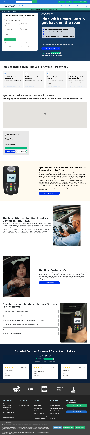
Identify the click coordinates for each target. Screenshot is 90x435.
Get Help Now (10, 39)
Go (35, 1)
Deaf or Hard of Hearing (40, 416)
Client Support (38, 403)
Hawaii (14, 11)
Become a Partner (54, 413)
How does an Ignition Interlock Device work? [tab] (18, 329)
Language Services (39, 413)
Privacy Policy (11, 433)
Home (3, 11)
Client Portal (61, 1)
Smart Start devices (53, 86)
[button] (45, 114)
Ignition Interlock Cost (8, 412)
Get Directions (22, 151)
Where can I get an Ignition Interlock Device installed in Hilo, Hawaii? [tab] (25, 320)
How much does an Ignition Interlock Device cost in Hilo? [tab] (21, 324)
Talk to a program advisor (77, 86)
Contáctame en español (13, 20)
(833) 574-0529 (77, 405)
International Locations (24, 405)
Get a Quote (6, 415)
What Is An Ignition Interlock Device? (7, 406)
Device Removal (38, 408)
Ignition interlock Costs (12, 86)
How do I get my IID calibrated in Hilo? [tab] (16, 311)
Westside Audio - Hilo (13, 134)
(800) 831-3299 (83, 1)
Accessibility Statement (40, 418)
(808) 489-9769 (11, 151)
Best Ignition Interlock (8, 409)
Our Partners (53, 416)
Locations (8, 11)
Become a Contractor (55, 405)
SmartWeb (69, 1)
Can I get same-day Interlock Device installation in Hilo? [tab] (21, 316)
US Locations (22, 403)
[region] (45, 428)
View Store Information (10, 144)
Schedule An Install (16, 147)
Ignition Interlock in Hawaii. (78, 178)
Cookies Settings (57, 427)
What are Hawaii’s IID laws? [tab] (13, 333)
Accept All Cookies (80, 427)
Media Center (37, 410)
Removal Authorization (56, 410)
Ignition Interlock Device (9, 403)
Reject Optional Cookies (68, 427)
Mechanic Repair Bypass (56, 408)
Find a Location (30, 86)
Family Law (53, 418)
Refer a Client (53, 403)
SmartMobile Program (8, 417)
